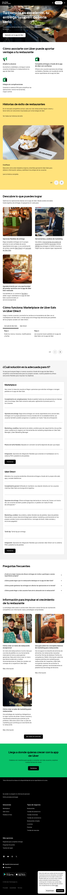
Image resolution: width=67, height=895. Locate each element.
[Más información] (17, 628)
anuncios (53, 244)
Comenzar (10, 462)
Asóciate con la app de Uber (14, 35)
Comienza (59, 2)
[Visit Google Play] (8, 874)
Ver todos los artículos (33, 736)
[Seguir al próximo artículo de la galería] (61, 182)
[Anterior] (55, 352)
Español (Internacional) (12, 864)
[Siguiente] (60, 352)
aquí (56, 885)
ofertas (37, 246)
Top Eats (24, 293)
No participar (50, 890)
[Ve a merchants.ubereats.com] (6, 3)
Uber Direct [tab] (23, 326)
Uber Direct (18, 248)
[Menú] (64, 2)
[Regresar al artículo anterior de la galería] (56, 182)
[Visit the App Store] (20, 874)
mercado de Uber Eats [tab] (10, 326)
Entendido (60, 890)
